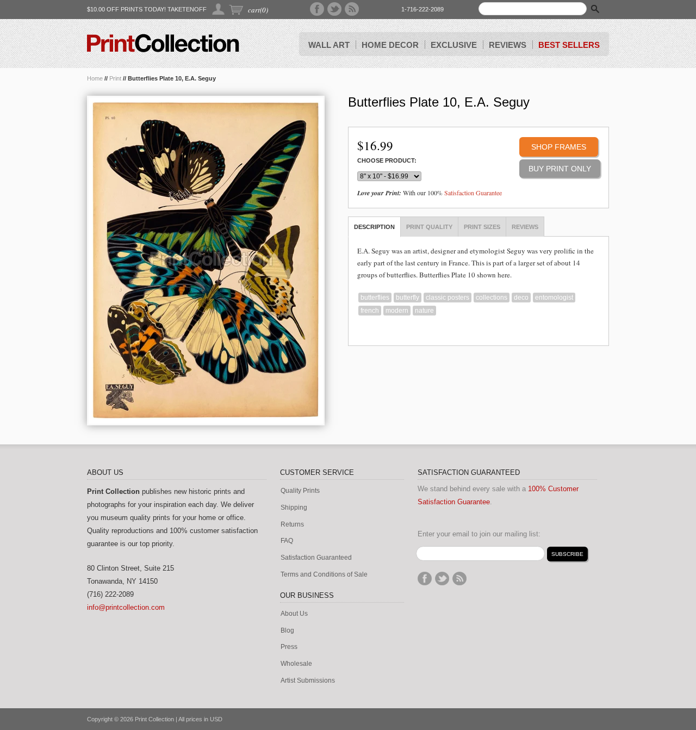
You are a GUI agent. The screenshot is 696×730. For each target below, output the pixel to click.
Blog (287, 631)
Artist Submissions (308, 681)
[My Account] (219, 9)
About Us (294, 614)
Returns (292, 525)
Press (289, 647)
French (370, 310)
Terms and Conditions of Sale (324, 575)
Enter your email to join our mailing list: (479, 534)
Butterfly (407, 297)
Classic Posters (447, 297)
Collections (491, 297)
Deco (521, 297)
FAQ (287, 541)
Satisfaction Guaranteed (316, 558)
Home (95, 78)
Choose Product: (387, 161)
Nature (424, 310)
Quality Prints (300, 491)
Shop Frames (558, 147)
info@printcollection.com (126, 607)
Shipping (294, 508)
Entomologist (554, 297)
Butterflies (375, 297)
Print (115, 78)
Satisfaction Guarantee (473, 192)
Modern (397, 310)
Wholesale (296, 664)
